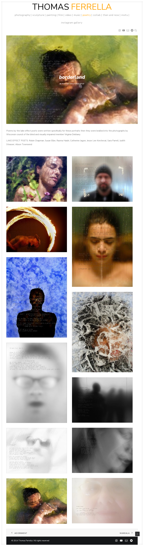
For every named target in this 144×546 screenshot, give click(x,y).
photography (22, 15)
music (77, 15)
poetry (87, 15)
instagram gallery (71, 22)
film (60, 15)
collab (97, 15)
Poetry (65, 84)
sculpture (38, 15)
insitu (124, 15)
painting (51, 15)
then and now (111, 15)
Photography (77, 84)
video (68, 15)
